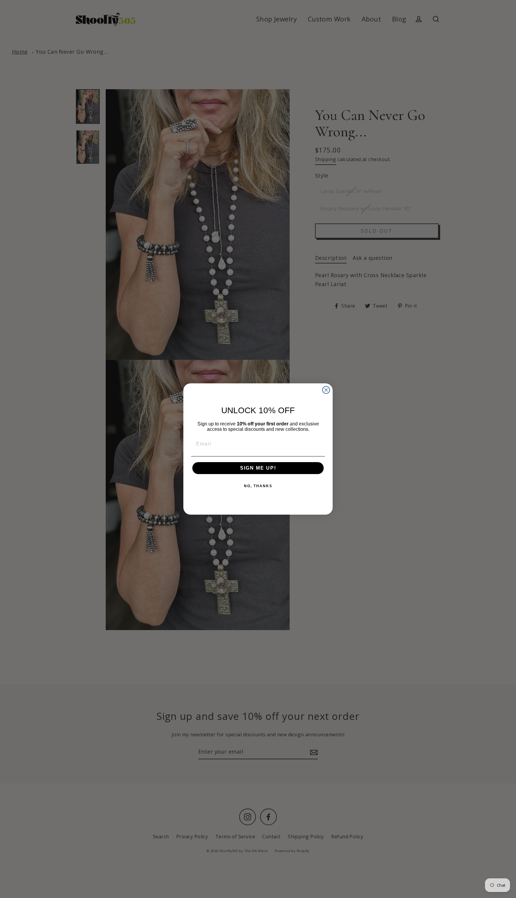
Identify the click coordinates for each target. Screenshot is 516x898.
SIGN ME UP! (258, 467)
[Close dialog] (326, 390)
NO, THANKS (258, 486)
